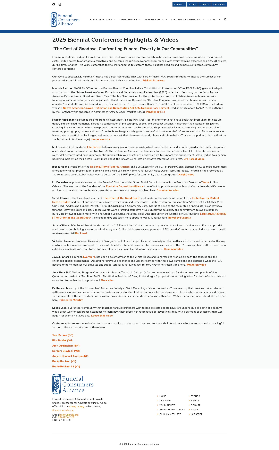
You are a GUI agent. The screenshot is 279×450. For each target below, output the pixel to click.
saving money (76, 406)
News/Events (154, 19)
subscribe (219, 4)
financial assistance (62, 410)
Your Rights (128, 19)
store (192, 4)
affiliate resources (172, 409)
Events (195, 396)
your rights (167, 405)
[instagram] (60, 4)
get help (165, 400)
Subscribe (196, 414)
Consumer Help (101, 19)
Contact (179, 4)
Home (163, 396)
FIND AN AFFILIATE (170, 414)
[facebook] (53, 4)
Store (195, 409)
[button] (225, 19)
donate (204, 4)
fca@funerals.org (68, 414)
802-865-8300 (66, 417)
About (212, 19)
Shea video (107, 280)
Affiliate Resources (186, 19)
